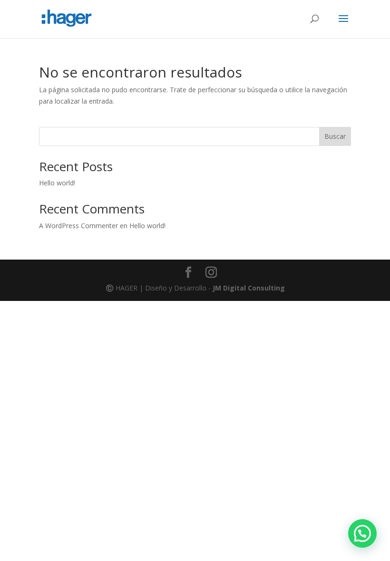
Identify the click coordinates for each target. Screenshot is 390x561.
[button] (362, 533)
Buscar (335, 136)
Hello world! (57, 182)
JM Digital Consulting (249, 287)
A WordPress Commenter (78, 225)
